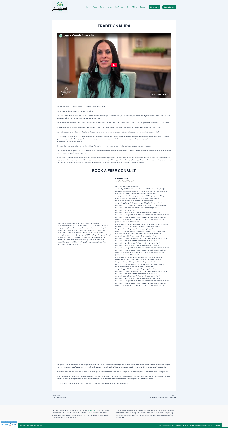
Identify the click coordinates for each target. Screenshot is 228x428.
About (95, 7)
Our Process (119, 7)
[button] (154, 7)
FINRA (90, 410)
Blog (127, 7)
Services (109, 7)
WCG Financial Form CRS (166, 425)
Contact (142, 7)
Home (88, 7)
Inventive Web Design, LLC (36, 425)
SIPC (94, 410)
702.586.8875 (217, 425)
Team (102, 7)
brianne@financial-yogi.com (201, 425)
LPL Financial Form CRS (181, 425)
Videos (134, 7)
